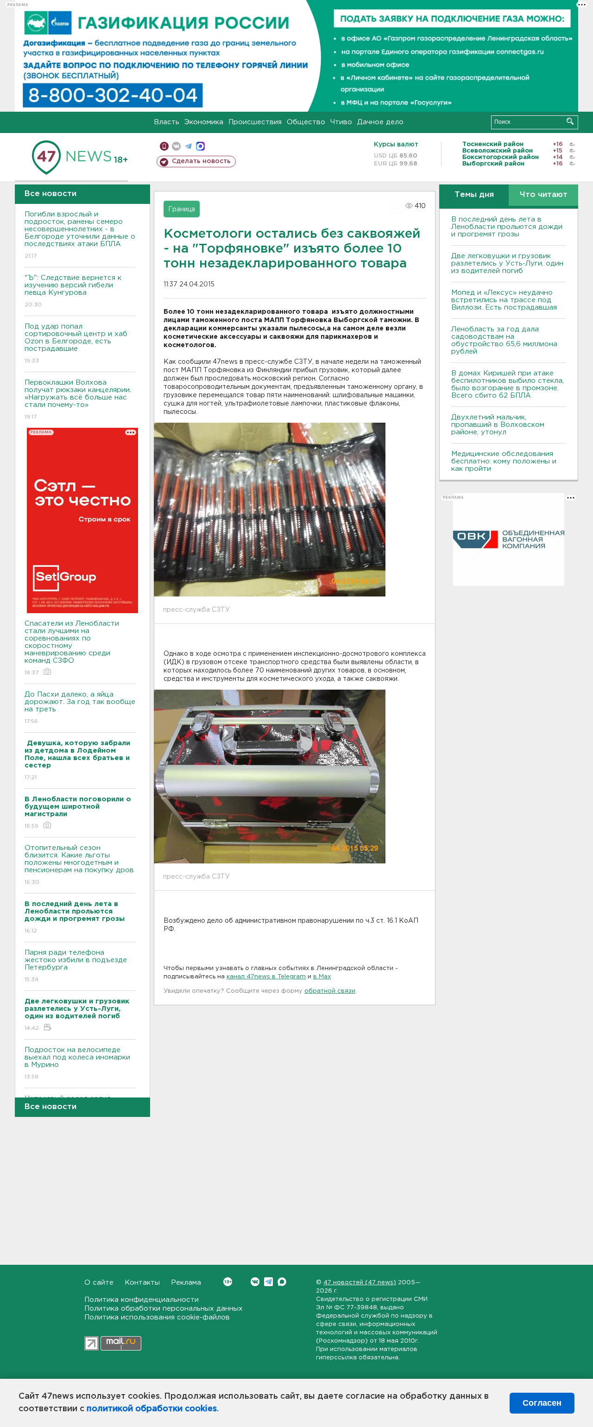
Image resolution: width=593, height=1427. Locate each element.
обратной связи (329, 991)
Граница (181, 209)
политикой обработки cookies (152, 1409)
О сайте (99, 1283)
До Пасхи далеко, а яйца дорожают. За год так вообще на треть (80, 707)
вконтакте (176, 146)
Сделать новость (201, 161)
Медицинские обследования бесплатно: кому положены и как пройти (503, 461)
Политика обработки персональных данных (163, 1309)
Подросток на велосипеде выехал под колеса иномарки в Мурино (77, 1063)
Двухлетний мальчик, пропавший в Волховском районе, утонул (497, 424)
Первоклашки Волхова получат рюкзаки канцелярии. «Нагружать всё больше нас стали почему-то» (78, 399)
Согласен (542, 1403)
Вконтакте (255, 1281)
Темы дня (474, 194)
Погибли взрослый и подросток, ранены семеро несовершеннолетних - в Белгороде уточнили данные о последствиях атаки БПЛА (80, 235)
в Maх (322, 976)
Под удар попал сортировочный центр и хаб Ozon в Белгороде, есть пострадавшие (76, 343)
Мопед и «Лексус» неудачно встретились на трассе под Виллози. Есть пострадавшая (504, 300)
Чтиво (341, 122)
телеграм (188, 146)
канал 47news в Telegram (266, 976)
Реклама (186, 1283)
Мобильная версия (164, 146)
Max (282, 1281)
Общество (306, 122)
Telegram (268, 1281)
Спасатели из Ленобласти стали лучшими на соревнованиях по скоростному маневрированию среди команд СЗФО (72, 648)
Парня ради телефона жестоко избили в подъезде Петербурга (76, 966)
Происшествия (255, 122)
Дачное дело (380, 122)
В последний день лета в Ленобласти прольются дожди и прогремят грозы (506, 226)
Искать (570, 121)
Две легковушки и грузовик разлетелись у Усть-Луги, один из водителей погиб (507, 263)
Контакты (142, 1283)
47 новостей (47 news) (359, 1282)
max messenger (200, 146)
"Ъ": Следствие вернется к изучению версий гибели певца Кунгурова (73, 291)
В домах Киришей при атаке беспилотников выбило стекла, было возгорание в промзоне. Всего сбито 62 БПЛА (507, 384)
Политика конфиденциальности (141, 1300)
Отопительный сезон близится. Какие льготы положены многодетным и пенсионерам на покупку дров (79, 865)
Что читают (544, 194)
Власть (166, 122)
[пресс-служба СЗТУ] (269, 509)
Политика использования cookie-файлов (157, 1317)
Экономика (203, 122)
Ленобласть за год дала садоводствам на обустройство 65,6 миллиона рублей (504, 340)
